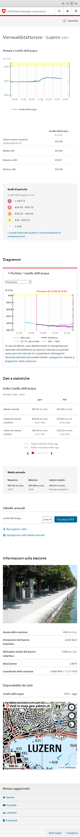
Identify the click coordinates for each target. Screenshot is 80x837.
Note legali (55, 832)
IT (72, 3)
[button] (28, 453)
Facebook (11, 820)
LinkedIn (11, 812)
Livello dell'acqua (12, 518)
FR (67, 3)
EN (76, 3)
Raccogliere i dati (16, 529)
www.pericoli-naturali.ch (19, 353)
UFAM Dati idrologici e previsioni (26, 11)
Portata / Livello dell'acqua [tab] (30, 273)
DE (63, 3)
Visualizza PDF (65, 519)
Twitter (10, 797)
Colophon (72, 832)
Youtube (11, 805)
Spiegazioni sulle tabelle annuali (25, 535)
